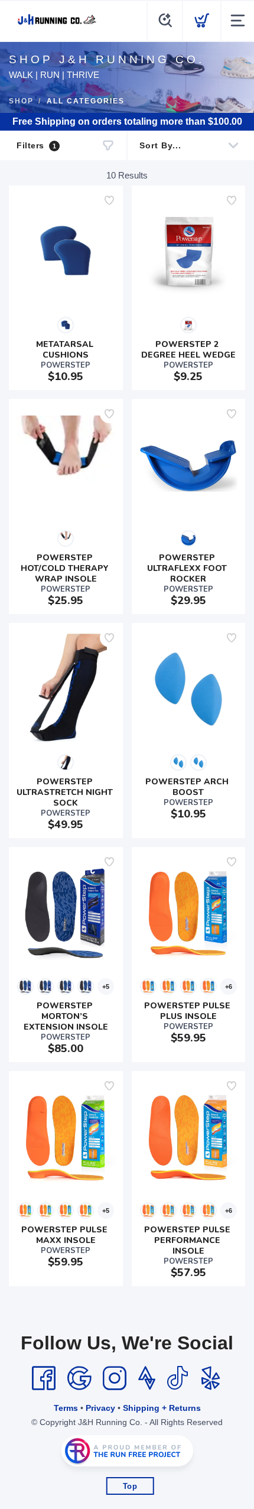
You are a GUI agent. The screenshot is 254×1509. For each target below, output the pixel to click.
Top (130, 1486)
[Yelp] (211, 1378)
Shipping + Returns (162, 1408)
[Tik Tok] (177, 1378)
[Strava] (146, 1378)
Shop (21, 101)
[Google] (79, 1378)
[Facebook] (43, 1378)
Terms (66, 1408)
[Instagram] (114, 1378)
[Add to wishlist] (109, 200)
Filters (36, 145)
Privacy (100, 1408)
